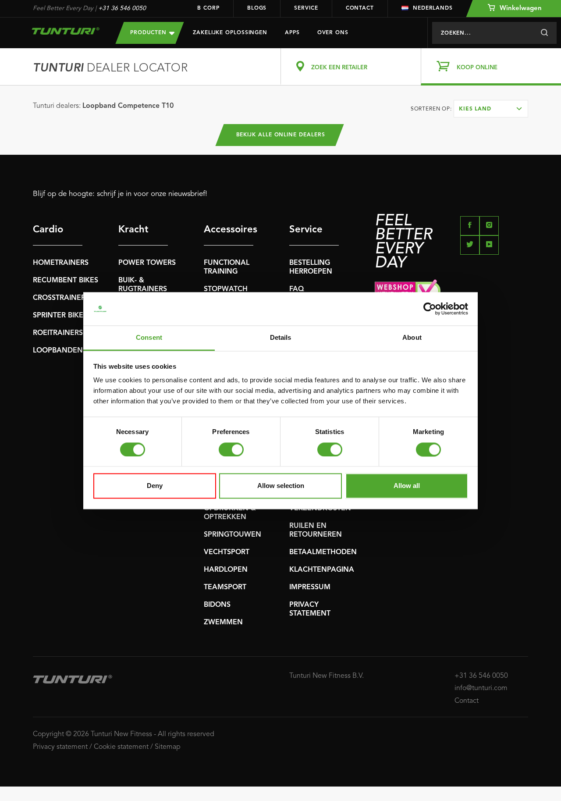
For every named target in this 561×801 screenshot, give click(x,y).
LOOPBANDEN (58, 350)
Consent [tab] (149, 338)
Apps (292, 33)
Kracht (133, 230)
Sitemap (168, 747)
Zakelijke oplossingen (230, 33)
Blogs (257, 8)
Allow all (407, 486)
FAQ (296, 289)
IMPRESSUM (309, 587)
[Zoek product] (544, 33)
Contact (360, 8)
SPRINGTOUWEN (232, 534)
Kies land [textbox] (475, 109)
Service (306, 8)
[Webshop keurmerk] (451, 291)
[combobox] (491, 108)
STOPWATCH (226, 289)
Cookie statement (121, 747)
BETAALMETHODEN (323, 552)
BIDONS (217, 605)
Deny (155, 486)
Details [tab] (280, 338)
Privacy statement (60, 747)
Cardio (48, 230)
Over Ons (332, 33)
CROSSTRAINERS (61, 298)
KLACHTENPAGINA (321, 569)
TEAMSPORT (225, 587)
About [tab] (412, 338)
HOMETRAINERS (61, 263)
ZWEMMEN (223, 622)
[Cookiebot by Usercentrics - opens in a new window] (429, 308)
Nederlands (433, 8)
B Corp (208, 8)
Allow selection (280, 486)
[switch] (231, 449)
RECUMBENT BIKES (65, 280)
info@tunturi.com (481, 688)
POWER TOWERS (147, 263)
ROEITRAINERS (58, 333)
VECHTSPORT (226, 552)
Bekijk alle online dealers (280, 135)
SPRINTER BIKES (60, 315)
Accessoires (228, 230)
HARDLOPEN (226, 569)
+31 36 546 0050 (122, 8)
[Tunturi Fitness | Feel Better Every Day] (65, 31)
